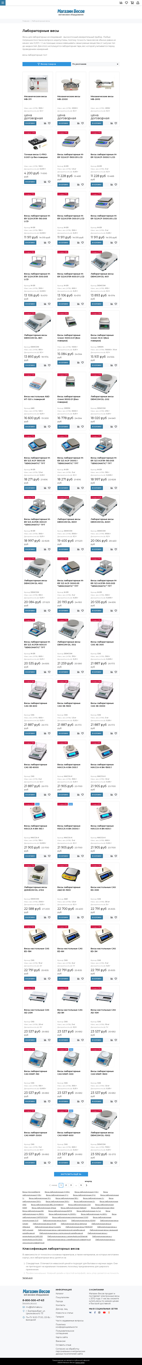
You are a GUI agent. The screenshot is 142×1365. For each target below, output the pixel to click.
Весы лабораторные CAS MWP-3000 (35, 1134)
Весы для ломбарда (31, 1192)
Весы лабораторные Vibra (102, 1208)
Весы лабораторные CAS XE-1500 (68, 704)
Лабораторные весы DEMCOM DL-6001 (102, 520)
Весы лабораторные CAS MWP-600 (68, 1134)
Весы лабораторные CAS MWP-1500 (102, 1072)
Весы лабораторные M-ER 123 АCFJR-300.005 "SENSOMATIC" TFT (104, 583)
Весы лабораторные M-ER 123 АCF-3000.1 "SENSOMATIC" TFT (70, 460)
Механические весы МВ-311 (35, 97)
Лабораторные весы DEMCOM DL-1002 (102, 1134)
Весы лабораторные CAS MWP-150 (35, 1072)
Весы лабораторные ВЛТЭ (60, 1211)
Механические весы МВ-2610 (102, 97)
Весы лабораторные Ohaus (44, 1208)
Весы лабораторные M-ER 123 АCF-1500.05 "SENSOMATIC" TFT (37, 460)
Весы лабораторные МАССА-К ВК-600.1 (102, 827)
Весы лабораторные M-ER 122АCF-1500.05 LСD (70, 155)
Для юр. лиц (62, 1309)
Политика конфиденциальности (67, 1325)
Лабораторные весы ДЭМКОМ (79, 1227)
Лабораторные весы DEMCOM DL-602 (35, 582)
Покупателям (62, 1297)
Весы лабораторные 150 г (67, 1198)
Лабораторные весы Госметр (48, 1227)
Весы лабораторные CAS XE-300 (102, 643)
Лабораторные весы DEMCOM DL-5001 (68, 520)
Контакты (60, 1305)
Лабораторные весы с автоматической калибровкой (61, 1230)
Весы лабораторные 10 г (40, 1198)
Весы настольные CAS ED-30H (103, 888)
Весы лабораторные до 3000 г (62, 1214)
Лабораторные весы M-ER (44, 1224)
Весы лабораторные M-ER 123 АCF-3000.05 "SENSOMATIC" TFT (70, 583)
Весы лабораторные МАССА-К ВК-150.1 (35, 827)
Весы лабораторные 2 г (93, 1198)
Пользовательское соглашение (65, 1332)
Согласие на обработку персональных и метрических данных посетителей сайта (70, 1351)
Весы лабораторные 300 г (57, 1201)
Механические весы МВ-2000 (68, 97)
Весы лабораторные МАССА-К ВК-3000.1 (68, 827)
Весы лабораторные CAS (79, 1204)
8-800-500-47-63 (33, 1300)
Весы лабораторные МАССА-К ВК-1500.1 (102, 766)
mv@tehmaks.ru (34, 1307)
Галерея (60, 1317)
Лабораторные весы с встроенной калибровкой (61, 1233)
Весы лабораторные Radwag (73, 1208)
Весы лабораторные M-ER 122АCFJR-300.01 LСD (70, 217)
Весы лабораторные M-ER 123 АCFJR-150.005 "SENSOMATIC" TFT (104, 460)
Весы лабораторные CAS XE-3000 (102, 704)
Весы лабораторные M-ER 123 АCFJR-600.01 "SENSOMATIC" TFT (37, 645)
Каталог (60, 1293)
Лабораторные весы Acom (55, 1220)
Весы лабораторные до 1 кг (89, 1211)
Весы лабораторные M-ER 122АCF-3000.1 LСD (104, 155)
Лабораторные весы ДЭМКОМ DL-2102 (35, 888)
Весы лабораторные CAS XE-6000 (35, 766)
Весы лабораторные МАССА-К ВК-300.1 (68, 766)
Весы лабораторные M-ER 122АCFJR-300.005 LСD (37, 276)
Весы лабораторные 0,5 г (84, 1195)
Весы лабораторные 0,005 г (57, 1192)
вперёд (88, 1181)
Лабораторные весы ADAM (83, 1220)
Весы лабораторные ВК (33, 1211)
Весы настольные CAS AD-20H (36, 1011)
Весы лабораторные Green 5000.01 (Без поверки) (68, 399)
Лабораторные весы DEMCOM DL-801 (35, 336)
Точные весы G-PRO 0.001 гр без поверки (36, 155)
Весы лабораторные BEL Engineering (47, 1204)
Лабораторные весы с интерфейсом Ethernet (67, 1236)
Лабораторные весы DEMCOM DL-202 (102, 398)
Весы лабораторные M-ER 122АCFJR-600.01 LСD (70, 275)
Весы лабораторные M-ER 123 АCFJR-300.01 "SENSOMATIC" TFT (37, 522)
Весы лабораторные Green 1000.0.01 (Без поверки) (68, 338)
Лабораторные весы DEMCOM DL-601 (102, 275)
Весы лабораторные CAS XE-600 (35, 704)
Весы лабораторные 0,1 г (57, 1195)
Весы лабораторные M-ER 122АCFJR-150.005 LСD (37, 218)
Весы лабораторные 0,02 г (87, 1192)
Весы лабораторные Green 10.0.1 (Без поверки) (102, 338)
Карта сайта (62, 1337)
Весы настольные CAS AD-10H (103, 1011)
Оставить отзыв (63, 1345)
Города (59, 1301)
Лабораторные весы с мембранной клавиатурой (69, 1239)
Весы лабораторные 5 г (84, 1201)
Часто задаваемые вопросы (69, 1320)
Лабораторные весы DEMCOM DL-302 (68, 643)
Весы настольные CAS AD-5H (70, 1011)
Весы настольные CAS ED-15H (36, 950)
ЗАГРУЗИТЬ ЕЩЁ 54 (71, 1174)
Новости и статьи (64, 1313)
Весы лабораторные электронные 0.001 (70, 1217)
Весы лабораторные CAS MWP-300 (68, 1072)
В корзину (30, 123)
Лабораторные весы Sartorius (74, 1224)
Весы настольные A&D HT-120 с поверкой (37, 398)
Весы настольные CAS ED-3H (103, 950)
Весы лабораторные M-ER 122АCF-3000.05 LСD (104, 217)
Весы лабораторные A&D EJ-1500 (68, 888)
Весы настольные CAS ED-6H (70, 950)
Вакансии (60, 1341)
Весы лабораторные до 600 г (94, 1214)
